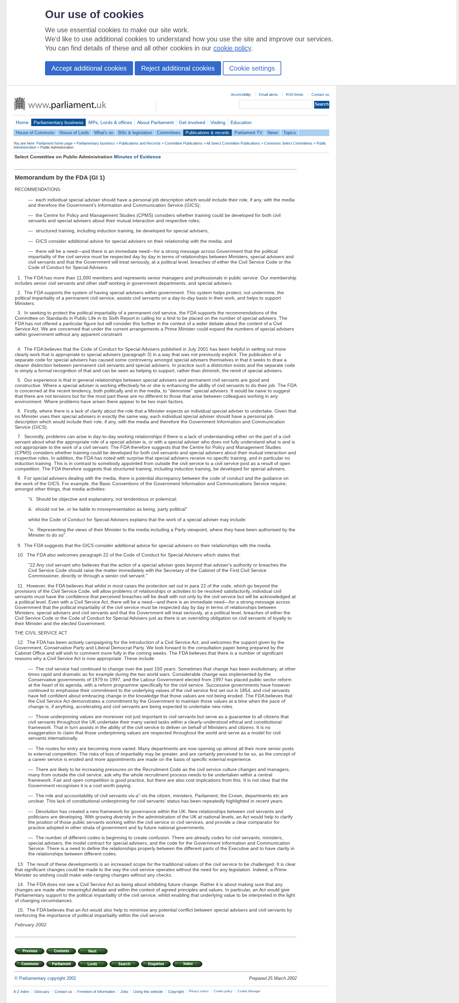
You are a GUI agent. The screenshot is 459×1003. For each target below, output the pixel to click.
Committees (168, 132)
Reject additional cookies (178, 68)
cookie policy (232, 48)
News (272, 132)
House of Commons (35, 132)
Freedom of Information (96, 992)
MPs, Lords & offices (110, 122)
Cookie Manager (249, 991)
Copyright (176, 992)
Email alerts (268, 94)
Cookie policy (223, 991)
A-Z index (21, 992)
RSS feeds (294, 94)
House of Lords (74, 132)
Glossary (41, 992)
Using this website (148, 992)
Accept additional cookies (89, 68)
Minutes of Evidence (137, 156)
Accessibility (241, 94)
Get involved (192, 122)
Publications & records (207, 132)
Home (22, 122)
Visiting (217, 122)
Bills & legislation (135, 132)
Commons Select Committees (288, 143)
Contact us (320, 94)
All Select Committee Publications (233, 143)
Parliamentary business (58, 122)
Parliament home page (54, 143)
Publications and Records (140, 143)
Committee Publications (184, 143)
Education (241, 122)
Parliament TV (248, 132)
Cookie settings (252, 68)
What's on (103, 132)
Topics (289, 132)
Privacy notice (199, 991)
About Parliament (155, 122)
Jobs (124, 992)
